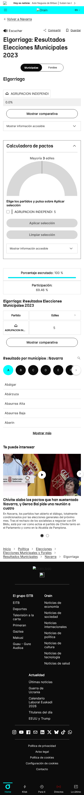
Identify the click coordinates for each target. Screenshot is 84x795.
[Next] (75, 315)
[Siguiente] (75, 3)
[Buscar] (79, 358)
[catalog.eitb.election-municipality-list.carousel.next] (76, 370)
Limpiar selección (42, 235)
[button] (42, 147)
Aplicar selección (42, 223)
